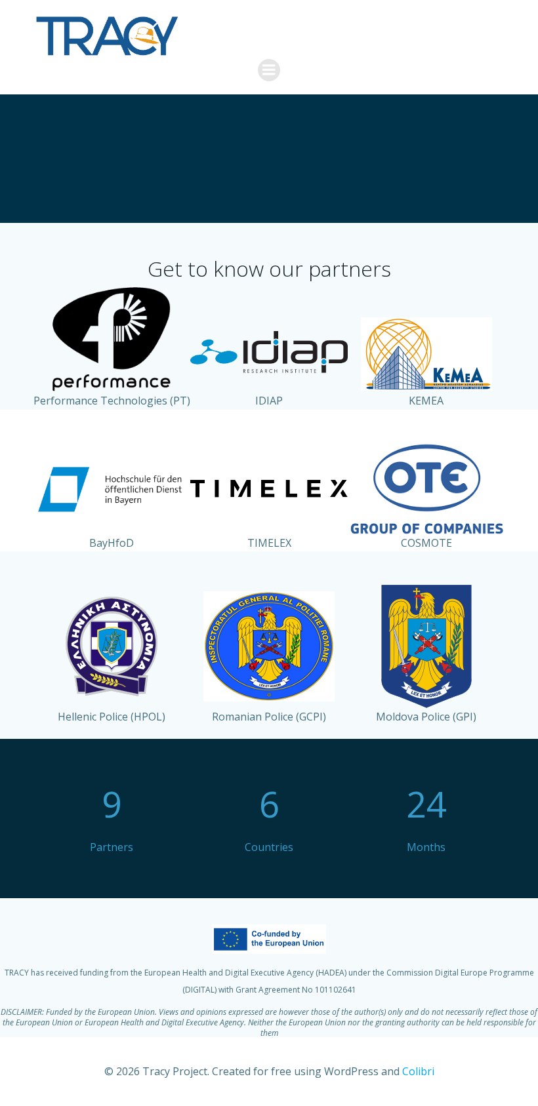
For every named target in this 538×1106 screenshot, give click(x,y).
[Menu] (269, 70)
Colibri (418, 1071)
